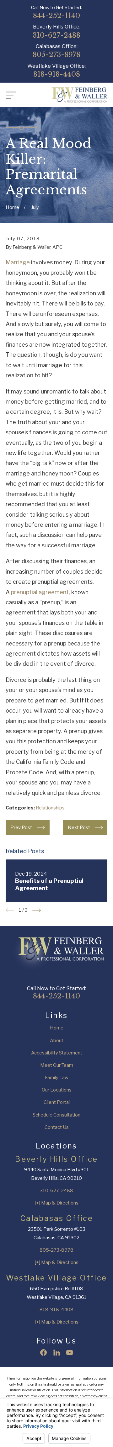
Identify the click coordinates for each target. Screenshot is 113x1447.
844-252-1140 (56, 15)
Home (56, 1028)
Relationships (50, 808)
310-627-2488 (56, 35)
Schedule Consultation (56, 1115)
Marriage (18, 262)
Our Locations (57, 1090)
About (56, 1040)
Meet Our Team (56, 1065)
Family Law (56, 1077)
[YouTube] (69, 1352)
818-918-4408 (56, 74)
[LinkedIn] (56, 1352)
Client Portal (57, 1102)
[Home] (79, 95)
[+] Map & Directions (56, 1203)
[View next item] (36, 910)
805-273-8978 (56, 54)
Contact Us (57, 1127)
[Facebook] (43, 1352)
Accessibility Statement (56, 1053)
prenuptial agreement (40, 592)
